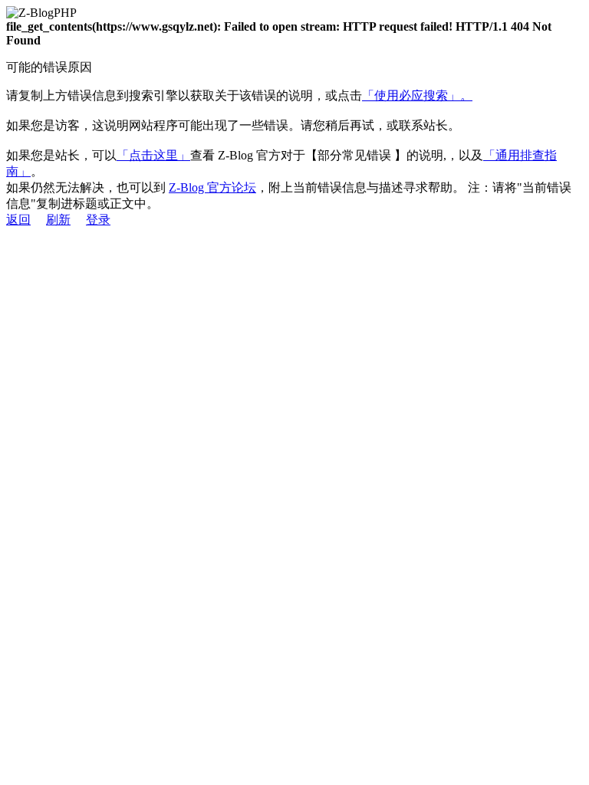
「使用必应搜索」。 (417, 95)
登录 (98, 219)
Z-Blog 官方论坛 (212, 187)
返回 (18, 219)
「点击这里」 (153, 155)
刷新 (58, 219)
